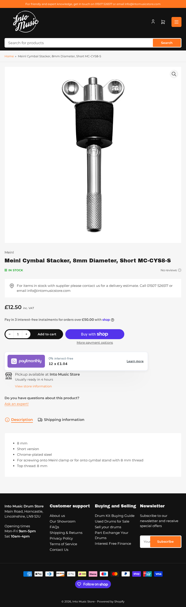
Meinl (9, 252)
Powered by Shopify (111, 601)
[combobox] (93, 43)
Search (167, 43)
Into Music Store (83, 601)
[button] (76, 361)
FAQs (54, 527)
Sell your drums (108, 527)
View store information (33, 386)
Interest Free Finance (113, 543)
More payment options (95, 343)
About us (57, 515)
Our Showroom (63, 521)
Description (22, 419)
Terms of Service (63, 544)
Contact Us (59, 549)
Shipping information (64, 419)
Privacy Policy (61, 538)
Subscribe (165, 542)
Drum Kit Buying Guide (115, 515)
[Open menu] (176, 22)
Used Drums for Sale (112, 521)
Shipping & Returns (66, 532)
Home (9, 56)
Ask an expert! (17, 404)
